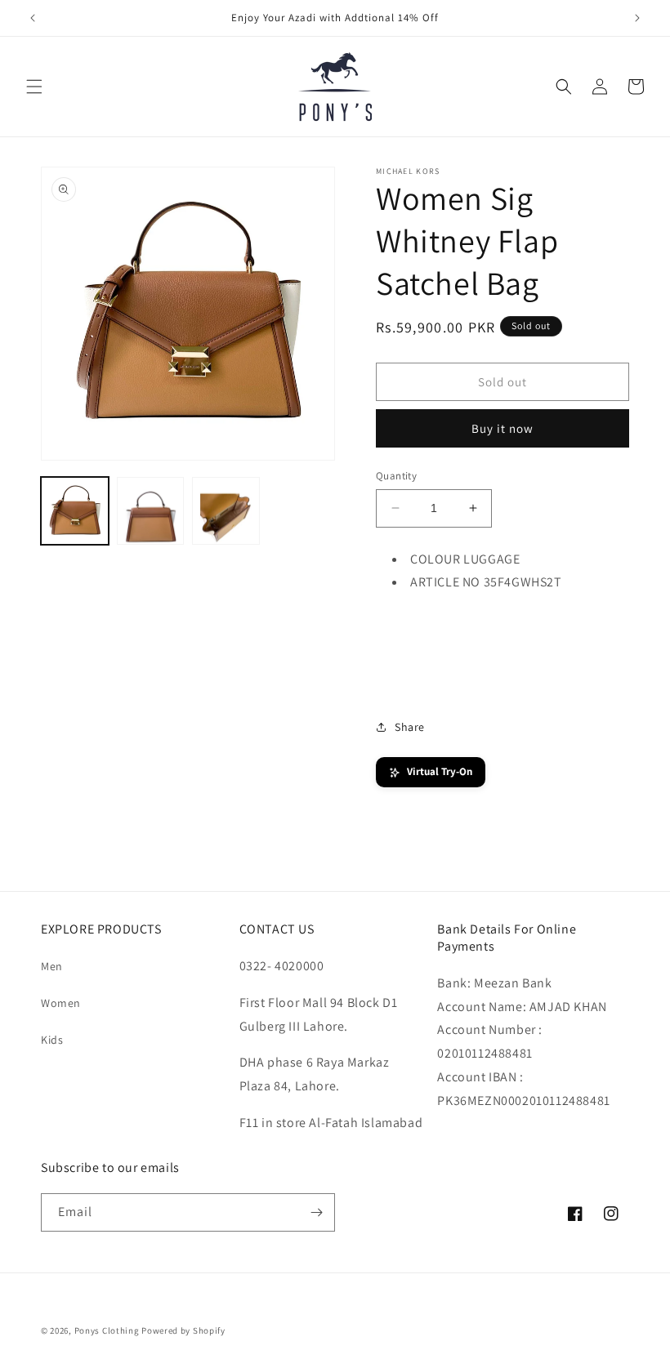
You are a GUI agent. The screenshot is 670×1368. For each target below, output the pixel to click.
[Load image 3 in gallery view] (226, 511)
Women (61, 1003)
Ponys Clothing (107, 1330)
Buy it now (502, 428)
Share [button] (410, 727)
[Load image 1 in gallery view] (75, 511)
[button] (34, 87)
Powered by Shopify (183, 1330)
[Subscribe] (316, 1212)
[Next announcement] (637, 18)
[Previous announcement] (33, 18)
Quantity (396, 476)
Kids (52, 1039)
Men (52, 966)
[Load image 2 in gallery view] (151, 511)
